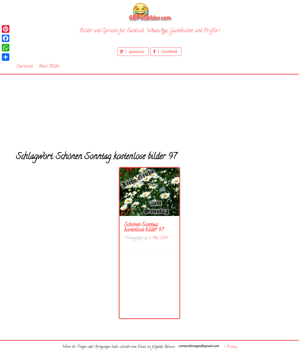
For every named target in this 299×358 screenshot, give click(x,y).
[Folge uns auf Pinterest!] (133, 55)
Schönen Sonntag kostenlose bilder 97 (144, 227)
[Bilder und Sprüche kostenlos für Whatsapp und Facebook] (149, 12)
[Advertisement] (149, 109)
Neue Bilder (49, 66)
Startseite (24, 66)
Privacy (232, 347)
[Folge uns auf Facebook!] (166, 55)
